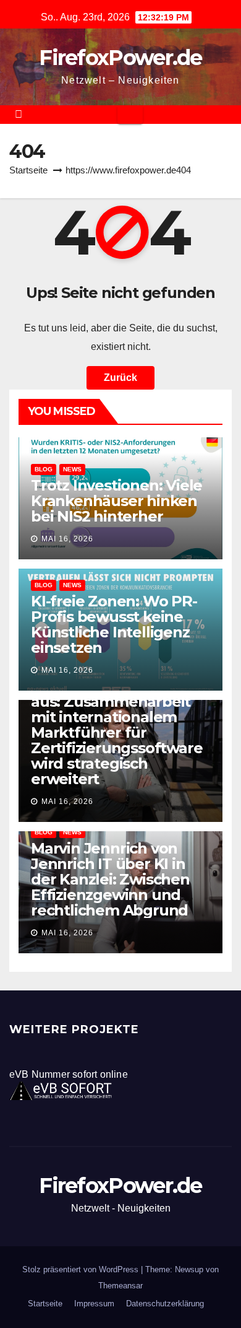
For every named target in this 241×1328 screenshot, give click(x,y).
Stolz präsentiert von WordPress (81, 1269)
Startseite (28, 170)
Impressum (94, 1303)
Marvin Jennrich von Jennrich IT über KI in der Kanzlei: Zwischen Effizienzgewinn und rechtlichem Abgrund (110, 879)
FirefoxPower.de (120, 58)
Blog (44, 469)
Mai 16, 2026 (67, 539)
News (72, 469)
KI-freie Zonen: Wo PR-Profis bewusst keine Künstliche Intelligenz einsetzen (114, 624)
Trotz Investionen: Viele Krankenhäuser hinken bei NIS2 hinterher (116, 500)
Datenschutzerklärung (165, 1303)
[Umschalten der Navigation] (130, 114)
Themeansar (120, 1285)
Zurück (120, 377)
